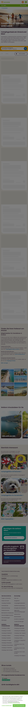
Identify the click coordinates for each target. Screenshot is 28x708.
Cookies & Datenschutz (13, 703)
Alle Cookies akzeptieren (19, 705)
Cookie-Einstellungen (7, 705)
